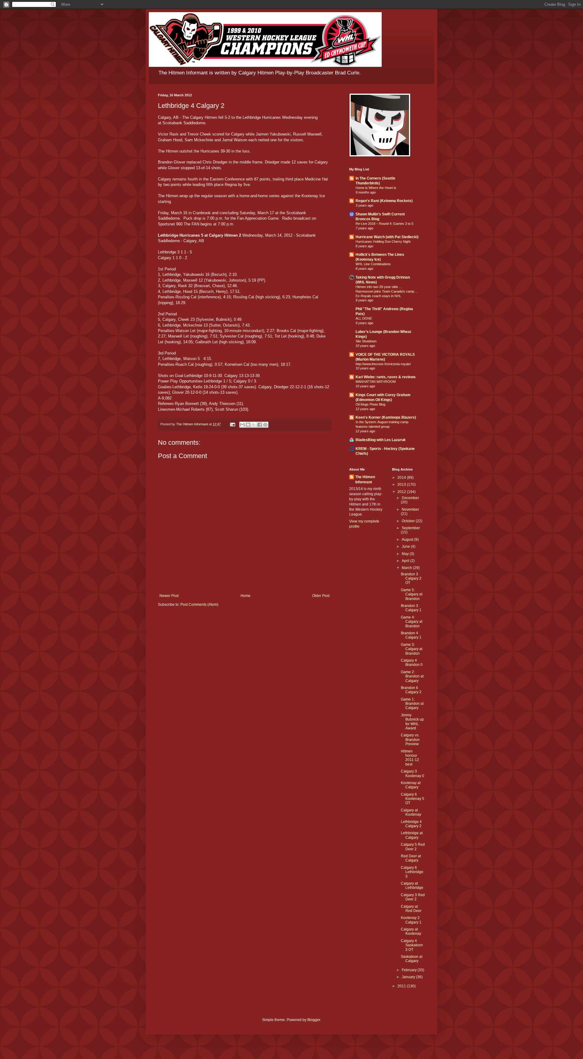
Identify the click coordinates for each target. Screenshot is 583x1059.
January (409, 977)
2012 (402, 492)
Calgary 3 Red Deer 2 (413, 897)
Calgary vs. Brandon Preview (410, 739)
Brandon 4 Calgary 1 (411, 635)
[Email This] (242, 425)
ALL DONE (364, 318)
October (409, 521)
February (410, 970)
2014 (402, 477)
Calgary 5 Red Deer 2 (413, 846)
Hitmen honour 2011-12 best (410, 757)
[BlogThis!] (248, 425)
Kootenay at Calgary (411, 785)
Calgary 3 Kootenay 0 (412, 773)
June (406, 546)
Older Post (320, 596)
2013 (402, 484)
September (411, 528)
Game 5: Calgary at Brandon (411, 594)
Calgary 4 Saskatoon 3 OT (412, 945)
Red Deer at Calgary (411, 858)
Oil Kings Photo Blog (370, 404)
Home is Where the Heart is (376, 188)
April (406, 561)
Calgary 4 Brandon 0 (412, 662)
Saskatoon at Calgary (411, 958)
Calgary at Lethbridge (412, 885)
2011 (402, 986)
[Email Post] (232, 424)
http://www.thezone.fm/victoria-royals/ (383, 364)
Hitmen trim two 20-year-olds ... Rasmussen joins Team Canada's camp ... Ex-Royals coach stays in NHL (387, 291)
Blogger (313, 1020)
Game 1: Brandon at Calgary (412, 703)
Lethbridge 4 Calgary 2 (411, 824)
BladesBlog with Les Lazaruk (381, 440)
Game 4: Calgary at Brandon (411, 621)
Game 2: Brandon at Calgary (412, 676)
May (406, 554)
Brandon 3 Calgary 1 (411, 608)
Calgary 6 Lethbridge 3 (412, 872)
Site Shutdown (366, 341)
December (410, 498)
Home (245, 596)
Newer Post (169, 596)
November (410, 509)
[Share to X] (254, 425)
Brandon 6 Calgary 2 (411, 690)
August (408, 539)
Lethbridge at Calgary (412, 835)
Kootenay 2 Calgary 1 (411, 920)
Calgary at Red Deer (411, 908)
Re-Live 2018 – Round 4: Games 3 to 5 (384, 223)
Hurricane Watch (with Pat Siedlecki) (387, 237)
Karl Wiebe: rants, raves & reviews (386, 377)
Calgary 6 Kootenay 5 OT (412, 798)
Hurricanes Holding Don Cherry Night (383, 241)
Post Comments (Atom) (199, 604)
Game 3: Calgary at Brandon (411, 649)
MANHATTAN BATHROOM (376, 381)
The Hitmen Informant (365, 479)
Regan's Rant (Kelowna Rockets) (384, 201)
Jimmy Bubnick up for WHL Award (412, 721)
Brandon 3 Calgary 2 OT (411, 578)
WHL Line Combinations (373, 264)
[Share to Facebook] (260, 425)
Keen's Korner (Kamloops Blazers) (386, 417)
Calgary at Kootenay (411, 812)
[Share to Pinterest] (265, 425)
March (407, 568)
